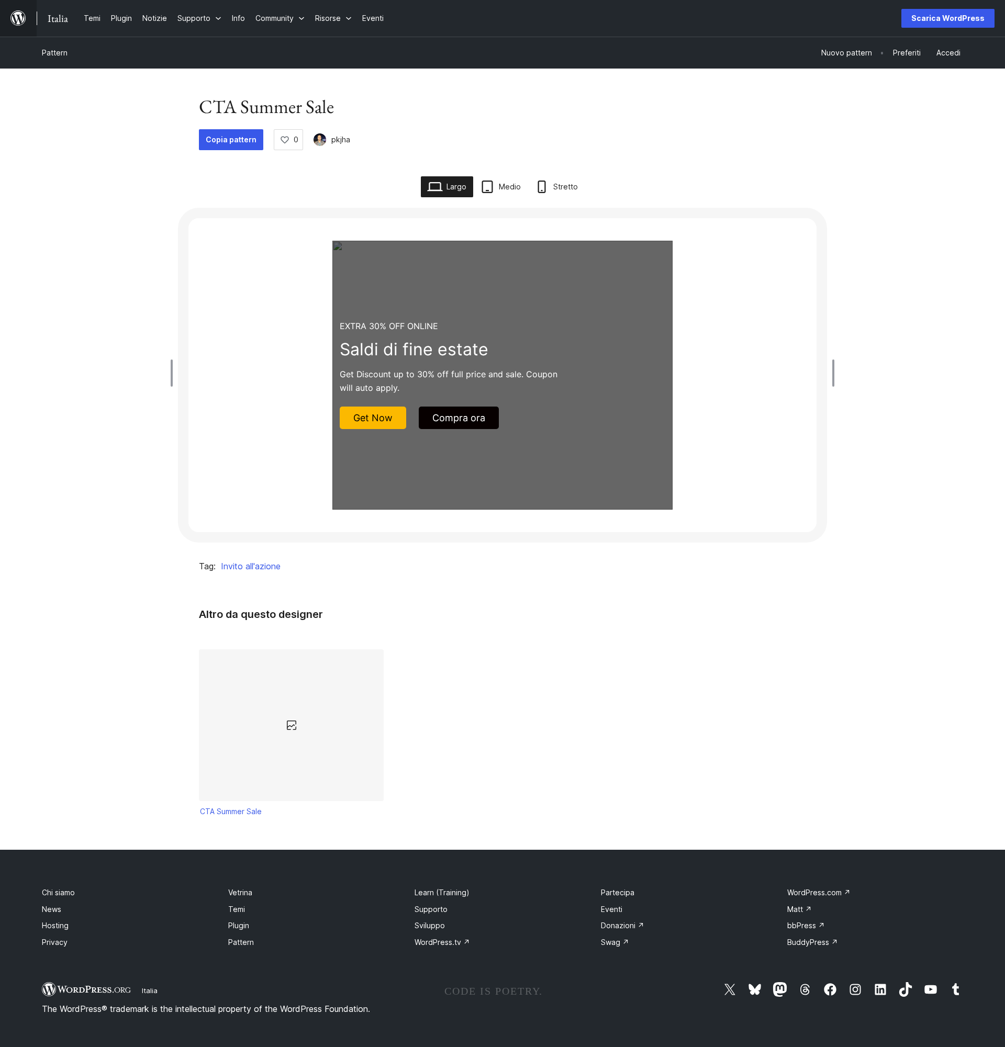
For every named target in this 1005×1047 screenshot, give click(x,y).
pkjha (340, 139)
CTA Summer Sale (231, 811)
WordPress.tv (442, 942)
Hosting (55, 925)
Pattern (55, 52)
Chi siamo (58, 892)
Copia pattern (231, 139)
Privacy (55, 942)
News (51, 909)
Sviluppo (430, 925)
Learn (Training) (442, 892)
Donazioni (622, 925)
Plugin (238, 925)
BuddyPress (812, 942)
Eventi (611, 909)
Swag (615, 942)
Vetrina (240, 892)
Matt (799, 909)
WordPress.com (819, 892)
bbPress (806, 925)
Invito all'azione (251, 566)
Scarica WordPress (948, 18)
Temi (236, 909)
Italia (150, 990)
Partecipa (617, 892)
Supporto (431, 909)
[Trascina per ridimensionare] (174, 373)
